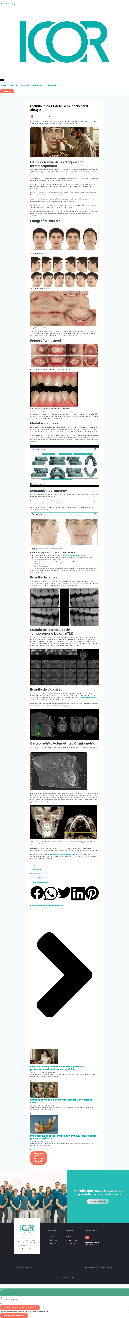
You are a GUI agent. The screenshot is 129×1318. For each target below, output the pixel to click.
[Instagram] (87, 1237)
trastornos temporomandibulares (73, 556)
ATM (63, 637)
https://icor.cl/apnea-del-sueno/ (85, 697)
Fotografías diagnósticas (40, 882)
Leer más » (33, 1081)
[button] (37, 893)
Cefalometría (36, 870)
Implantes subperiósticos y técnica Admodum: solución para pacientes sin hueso (63, 1137)
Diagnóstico (36, 874)
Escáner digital (37, 878)
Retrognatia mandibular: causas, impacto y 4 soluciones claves (61, 1101)
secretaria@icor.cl (93, 1243)
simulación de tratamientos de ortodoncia (59, 854)
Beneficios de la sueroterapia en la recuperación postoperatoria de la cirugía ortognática (56, 1068)
